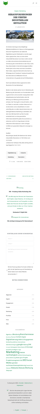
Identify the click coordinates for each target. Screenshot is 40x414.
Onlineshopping (26, 355)
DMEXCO (21, 339)
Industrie (23, 152)
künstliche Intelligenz (12, 349)
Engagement (9, 303)
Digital (16, 11)
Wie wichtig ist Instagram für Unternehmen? (20, 221)
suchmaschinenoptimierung (16, 365)
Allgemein (9, 295)
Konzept (30, 347)
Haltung (25, 344)
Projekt (25, 357)
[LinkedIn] (22, 407)
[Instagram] (20, 407)
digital (24, 337)
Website (22, 368)
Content (19, 337)
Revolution (21, 157)
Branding (8, 337)
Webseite (14, 368)
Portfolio (8, 315)
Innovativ (8, 347)
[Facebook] (14, 407)
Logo (19, 349)
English (17, 410)
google (20, 344)
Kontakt (21, 383)
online (20, 355)
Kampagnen (14, 347)
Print (7, 320)
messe (22, 352)
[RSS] (25, 407)
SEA (21, 360)
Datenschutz (28, 383)
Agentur (8, 334)
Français (23, 410)
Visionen (8, 368)
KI (26, 347)
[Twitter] (17, 407)
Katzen (23, 347)
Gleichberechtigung (11, 344)
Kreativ (8, 307)
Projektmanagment (13, 360)
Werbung (29, 368)
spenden (15, 363)
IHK (29, 344)
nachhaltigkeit (11, 355)
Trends (28, 365)
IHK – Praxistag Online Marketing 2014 (20, 191)
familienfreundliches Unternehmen (15, 342)
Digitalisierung (12, 152)
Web (7, 324)
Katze (19, 347)
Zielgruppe (9, 370)
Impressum (20, 385)
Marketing (22, 11)
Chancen (13, 337)
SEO (25, 360)
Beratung (16, 334)
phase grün (19, 357)
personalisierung (10, 357)
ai (11, 334)
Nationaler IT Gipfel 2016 (20, 212)
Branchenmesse (27, 334)
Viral (31, 365)
